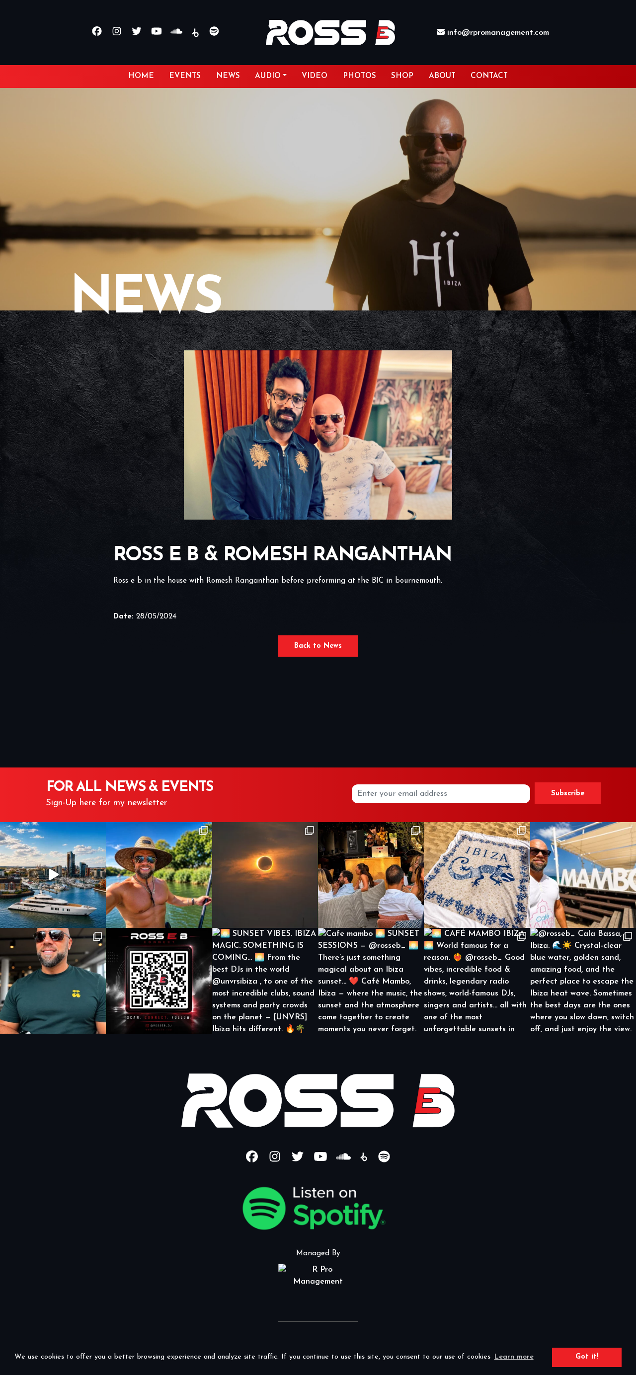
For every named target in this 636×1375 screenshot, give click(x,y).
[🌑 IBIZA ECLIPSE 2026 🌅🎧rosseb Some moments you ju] (265, 875)
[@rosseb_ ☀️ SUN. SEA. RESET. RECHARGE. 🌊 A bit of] (159, 875)
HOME (141, 76)
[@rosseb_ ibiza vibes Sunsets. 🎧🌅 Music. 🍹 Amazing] (583, 875)
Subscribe (567, 793)
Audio (268, 76)
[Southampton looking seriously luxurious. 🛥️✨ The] (53, 875)
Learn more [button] (514, 1357)
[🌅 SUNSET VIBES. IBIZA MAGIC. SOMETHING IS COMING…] (265, 981)
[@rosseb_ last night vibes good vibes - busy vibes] (53, 981)
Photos (359, 76)
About (442, 76)
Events (185, 76)
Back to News (318, 646)
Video (314, 76)
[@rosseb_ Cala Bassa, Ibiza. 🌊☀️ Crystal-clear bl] (583, 981)
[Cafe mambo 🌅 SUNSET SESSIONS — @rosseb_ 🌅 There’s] (371, 981)
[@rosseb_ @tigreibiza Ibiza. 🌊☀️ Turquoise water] (477, 875)
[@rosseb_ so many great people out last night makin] (371, 875)
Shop (402, 76)
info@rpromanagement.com (497, 33)
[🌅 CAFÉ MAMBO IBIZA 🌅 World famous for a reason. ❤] (477, 981)
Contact (489, 76)
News (228, 76)
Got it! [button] (587, 1357)
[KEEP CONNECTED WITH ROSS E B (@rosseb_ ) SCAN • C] (159, 981)
